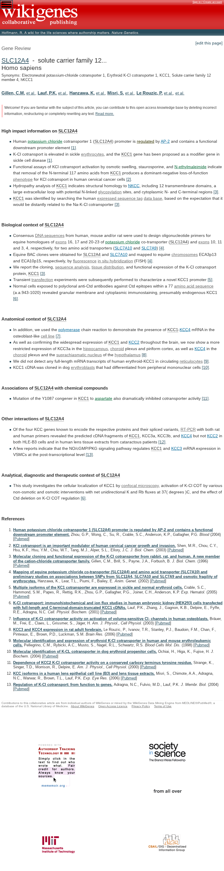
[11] (205, 398)
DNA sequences (49, 235)
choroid (117, 348)
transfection (42, 279)
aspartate (103, 398)
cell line (48, 336)
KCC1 (126, 154)
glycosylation (110, 192)
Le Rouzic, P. (149, 92)
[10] (205, 367)
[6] (15, 298)
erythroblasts (83, 367)
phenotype (23, 179)
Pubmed (21, 539)
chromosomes (185, 254)
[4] (161, 248)
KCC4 (185, 329)
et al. (30, 93)
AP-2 (165, 141)
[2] (128, 179)
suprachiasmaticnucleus (79, 354)
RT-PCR (188, 429)
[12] (161, 442)
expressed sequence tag (120, 198)
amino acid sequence (194, 286)
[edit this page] (209, 43)
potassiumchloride (122, 242)
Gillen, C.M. (13, 92)
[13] (89, 454)
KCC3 (176, 448)
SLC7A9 (149, 248)
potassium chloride (45, 141)
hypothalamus (128, 354)
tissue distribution (108, 267)
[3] (216, 192)
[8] (144, 354)
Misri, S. (115, 92)
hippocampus (95, 348)
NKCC (133, 185)
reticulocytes (191, 361)
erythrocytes (92, 154)
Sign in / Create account (207, 2)
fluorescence (85, 261)
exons (60, 242)
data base (153, 198)
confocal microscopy (140, 485)
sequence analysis (72, 267)
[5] (210, 279)
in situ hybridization (115, 261)
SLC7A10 (123, 248)
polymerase (69, 329)
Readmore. (104, 114)
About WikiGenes (82, 706)
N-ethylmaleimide (190, 166)
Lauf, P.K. (47, 92)
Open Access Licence (112, 706)
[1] (73, 147)
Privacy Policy (141, 706)
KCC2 (134, 342)
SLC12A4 (15, 60)
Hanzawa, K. (82, 92)
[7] (58, 336)
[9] (206, 361)
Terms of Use (163, 706)
